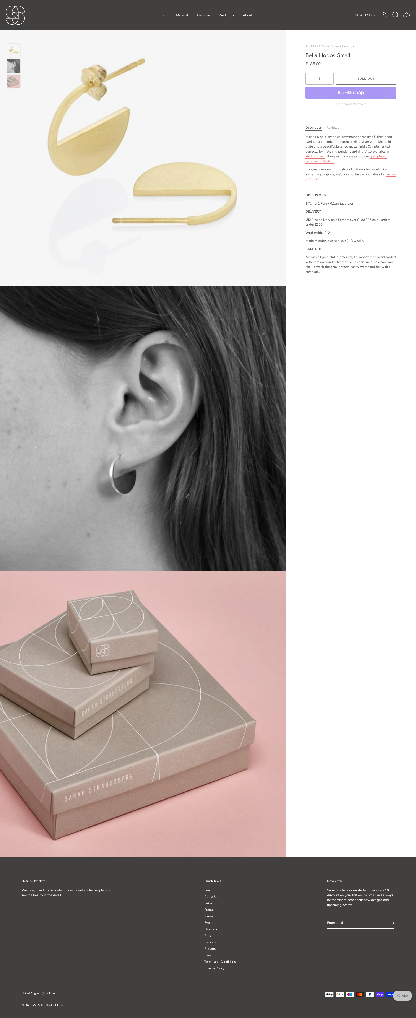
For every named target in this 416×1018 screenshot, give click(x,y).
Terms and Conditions (220, 961)
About (247, 15)
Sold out (366, 79)
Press (208, 935)
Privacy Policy (214, 968)
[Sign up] (392, 923)
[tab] (316, 127)
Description (314, 127)
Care (207, 955)
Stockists (210, 929)
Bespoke (203, 15)
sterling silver (315, 156)
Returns (210, 948)
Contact (209, 909)
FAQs (208, 903)
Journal (209, 916)
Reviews (333, 127)
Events (209, 922)
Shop (163, 15)
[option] (13, 51)
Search (209, 890)
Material (182, 15)
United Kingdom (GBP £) (37, 993)
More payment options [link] (351, 104)
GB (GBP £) (363, 15)
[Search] (395, 15)
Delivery (210, 942)
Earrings (348, 46)
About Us (211, 896)
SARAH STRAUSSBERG (47, 1005)
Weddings (226, 15)
